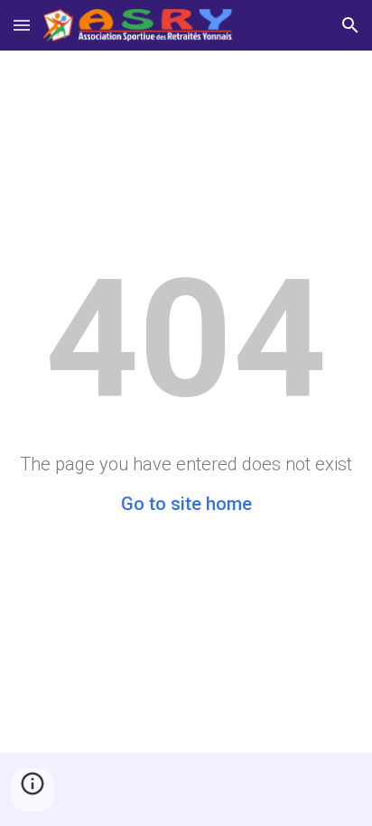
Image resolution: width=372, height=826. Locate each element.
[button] (21, 25)
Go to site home (186, 504)
